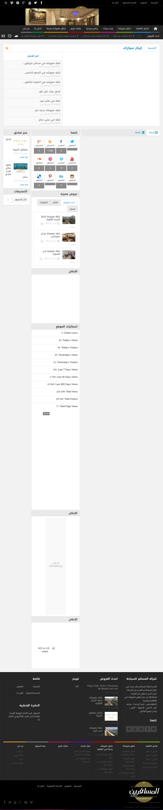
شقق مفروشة (124, 28)
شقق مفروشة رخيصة (56, 28)
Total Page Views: (68, 406)
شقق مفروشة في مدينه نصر (105, 770)
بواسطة (46, 67)
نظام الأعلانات (17, 763)
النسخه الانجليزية (129, 2)
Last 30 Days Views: (67, 376)
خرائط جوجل (18, 755)
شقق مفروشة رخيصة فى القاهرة (105, 747)
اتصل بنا (115, 2)
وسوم (72, 209)
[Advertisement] (55, 460)
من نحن (26, 28)
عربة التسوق (40, 746)
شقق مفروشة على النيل (104, 756)
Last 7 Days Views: (67, 369)
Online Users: (70, 332)
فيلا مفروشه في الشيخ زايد (83, 760)
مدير (41, 76)
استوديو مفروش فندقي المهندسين (77, 36)
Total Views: (71, 391)
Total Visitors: (70, 399)
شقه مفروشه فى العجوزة (51, 252)
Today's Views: (70, 340)
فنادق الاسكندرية (150, 763)
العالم (55, 202)
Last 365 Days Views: (66, 384)
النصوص (143, 2)
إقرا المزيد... (23, 157)
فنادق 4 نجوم (151, 755)
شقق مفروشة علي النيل (127, 774)
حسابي (20, 751)
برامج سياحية (92, 28)
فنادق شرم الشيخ (150, 767)
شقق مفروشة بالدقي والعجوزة (128, 753)
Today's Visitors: (69, 347)
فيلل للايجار (85, 746)
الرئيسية (154, 2)
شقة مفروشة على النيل (137, 36)
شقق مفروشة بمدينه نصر (129, 767)
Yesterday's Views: (67, 354)
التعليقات (44, 202)
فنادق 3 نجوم (151, 751)
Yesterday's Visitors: (67, 362)
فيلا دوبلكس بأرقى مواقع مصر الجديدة (82, 753)
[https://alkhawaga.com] (155, 29)
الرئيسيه (152, 48)
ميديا (21, 759)
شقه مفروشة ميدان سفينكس (109, 36)
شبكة (151, 132)
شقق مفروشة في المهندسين (105, 763)
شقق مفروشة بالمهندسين (129, 760)
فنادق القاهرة (142, 28)
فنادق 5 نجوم (151, 759)
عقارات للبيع (76, 28)
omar (41, 67)
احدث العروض (69, 202)
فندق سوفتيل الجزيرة (95, 714)
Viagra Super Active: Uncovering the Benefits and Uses (102, 687)
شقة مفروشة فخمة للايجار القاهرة (50, 218)
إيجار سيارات (108, 28)
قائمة (137, 132)
